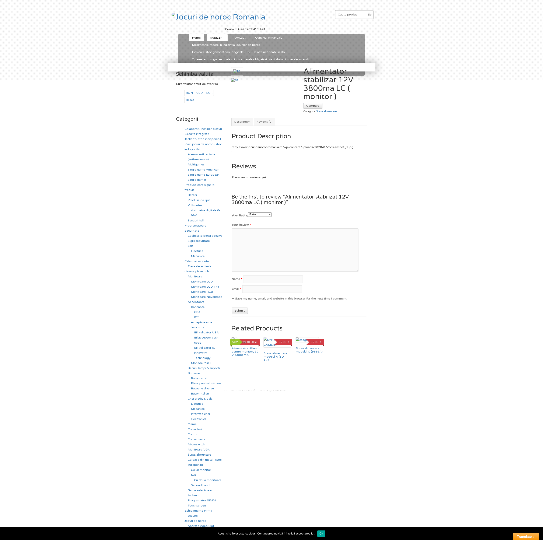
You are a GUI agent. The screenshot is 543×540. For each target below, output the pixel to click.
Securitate (192, 230)
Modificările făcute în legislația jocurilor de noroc (226, 45)
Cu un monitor (201, 470)
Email (236, 289)
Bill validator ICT (205, 348)
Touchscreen (197, 505)
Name (237, 279)
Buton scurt (199, 378)
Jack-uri (193, 495)
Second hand (200, 485)
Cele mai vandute (197, 261)
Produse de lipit (199, 200)
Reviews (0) (264, 121)
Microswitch (196, 444)
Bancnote (198, 307)
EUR (209, 93)
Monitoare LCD (202, 281)
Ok (321, 533)
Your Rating (240, 215)
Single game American (203, 169)
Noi (193, 475)
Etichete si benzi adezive (205, 236)
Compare (312, 106)
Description (242, 121)
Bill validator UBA (206, 332)
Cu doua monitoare (207, 480)
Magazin (214, 38)
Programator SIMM (202, 500)
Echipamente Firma (198, 510)
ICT (196, 317)
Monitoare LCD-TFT (205, 286)
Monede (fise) (201, 363)
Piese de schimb (199, 266)
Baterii (192, 195)
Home (196, 37)
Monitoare (195, 276)
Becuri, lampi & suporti (204, 368)
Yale (190, 246)
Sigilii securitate (199, 241)
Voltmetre (195, 205)
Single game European (204, 174)
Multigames (196, 164)
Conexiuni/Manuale (268, 37)
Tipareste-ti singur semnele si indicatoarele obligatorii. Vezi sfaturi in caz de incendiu (251, 59)
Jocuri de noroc (195, 521)
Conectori (195, 429)
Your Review (241, 225)
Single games (197, 180)
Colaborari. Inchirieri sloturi (203, 129)
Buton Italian (200, 393)
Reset (190, 100)
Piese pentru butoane (206, 383)
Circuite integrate (197, 134)
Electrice (197, 251)
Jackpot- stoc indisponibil (203, 139)
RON (189, 93)
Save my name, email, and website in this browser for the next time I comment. (291, 298)
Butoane (194, 373)
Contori (193, 434)
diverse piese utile (197, 271)
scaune (193, 516)
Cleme (192, 424)
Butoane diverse (202, 388)
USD (199, 93)
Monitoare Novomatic (206, 297)
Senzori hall (196, 220)
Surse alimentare (326, 111)
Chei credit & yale (200, 398)
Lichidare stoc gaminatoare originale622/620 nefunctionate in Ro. (238, 52)
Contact (240, 37)
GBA (197, 312)
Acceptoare (196, 302)
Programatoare (195, 225)
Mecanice (198, 256)
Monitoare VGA (199, 449)
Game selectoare (200, 490)
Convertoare (196, 439)
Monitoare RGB (202, 292)
